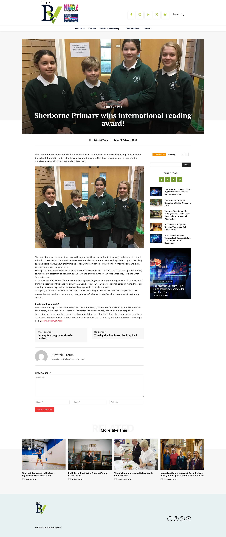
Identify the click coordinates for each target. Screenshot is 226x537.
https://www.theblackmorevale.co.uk (68, 359)
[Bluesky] (165, 15)
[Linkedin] (148, 15)
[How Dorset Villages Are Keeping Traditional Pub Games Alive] (156, 227)
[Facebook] (131, 15)
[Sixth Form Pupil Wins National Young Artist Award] (90, 454)
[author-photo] (23, 479)
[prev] (182, 154)
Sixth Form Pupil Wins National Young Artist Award (87, 474)
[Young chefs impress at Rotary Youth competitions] (136, 454)
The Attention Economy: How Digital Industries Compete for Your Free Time (178, 192)
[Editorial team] (41, 356)
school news (113, 107)
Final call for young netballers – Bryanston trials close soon (38, 474)
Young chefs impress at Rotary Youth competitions (133, 474)
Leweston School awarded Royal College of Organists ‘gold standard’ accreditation (182, 474)
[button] (179, 14)
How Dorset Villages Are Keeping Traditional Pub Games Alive (175, 227)
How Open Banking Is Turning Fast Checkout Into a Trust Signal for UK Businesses (178, 239)
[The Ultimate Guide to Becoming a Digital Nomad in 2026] (156, 203)
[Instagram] (139, 15)
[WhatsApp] (179, 179)
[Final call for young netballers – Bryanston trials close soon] (44, 454)
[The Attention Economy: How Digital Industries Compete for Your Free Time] (156, 191)
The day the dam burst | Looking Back (115, 335)
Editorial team (101, 140)
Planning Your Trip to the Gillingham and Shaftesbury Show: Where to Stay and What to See (177, 215)
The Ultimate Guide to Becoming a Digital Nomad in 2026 (178, 203)
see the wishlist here (51, 321)
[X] (156, 15)
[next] (187, 154)
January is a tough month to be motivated (55, 337)
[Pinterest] (173, 179)
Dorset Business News (163, 282)
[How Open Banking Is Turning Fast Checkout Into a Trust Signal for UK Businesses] (156, 238)
